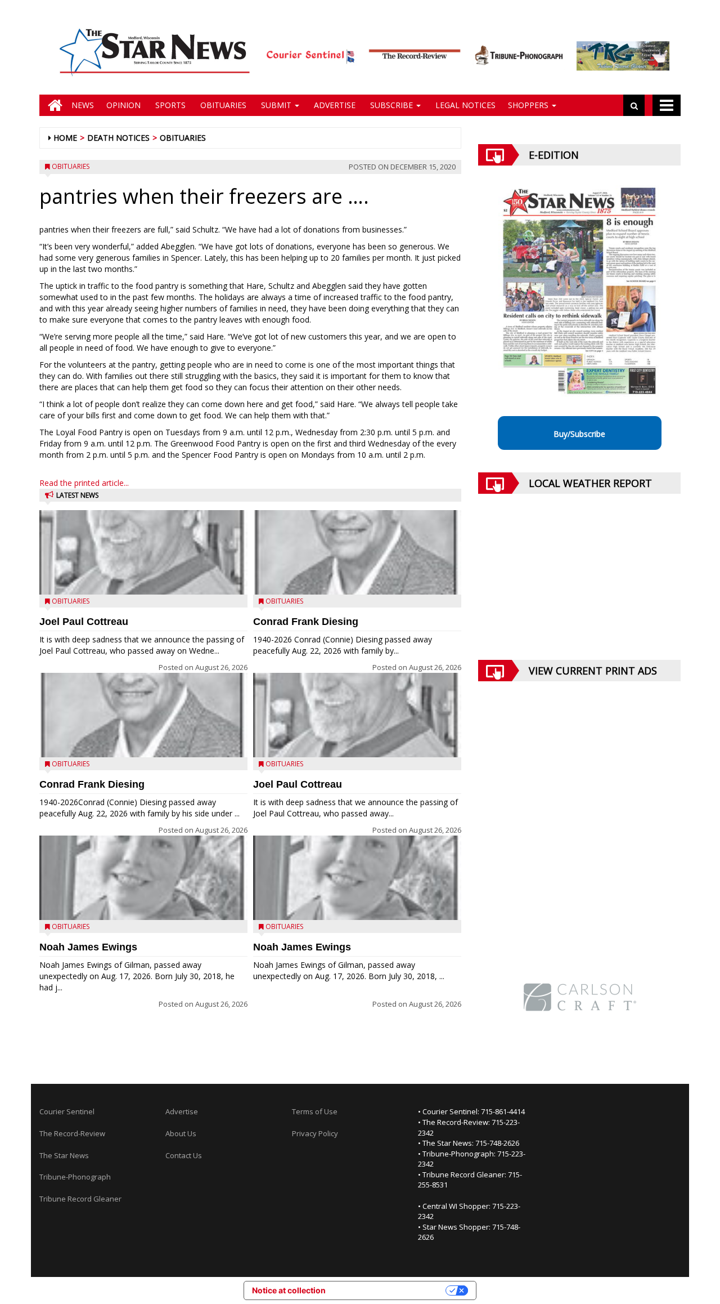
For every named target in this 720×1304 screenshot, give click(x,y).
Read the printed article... (84, 482)
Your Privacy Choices (390, 1290)
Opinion (123, 105)
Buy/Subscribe (579, 433)
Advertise (334, 105)
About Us (180, 1133)
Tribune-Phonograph (75, 1177)
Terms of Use (315, 1111)
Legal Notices (464, 105)
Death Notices (118, 137)
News (82, 105)
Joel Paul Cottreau (83, 621)
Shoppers (529, 105)
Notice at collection (289, 1290)
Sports (169, 105)
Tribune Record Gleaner (80, 1199)
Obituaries (222, 105)
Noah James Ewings (88, 947)
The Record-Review (72, 1133)
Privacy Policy (315, 1133)
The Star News (64, 1155)
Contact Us (183, 1155)
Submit (276, 105)
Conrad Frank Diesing (92, 784)
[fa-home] (52, 105)
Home (65, 137)
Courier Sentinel (66, 1111)
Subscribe (391, 105)
